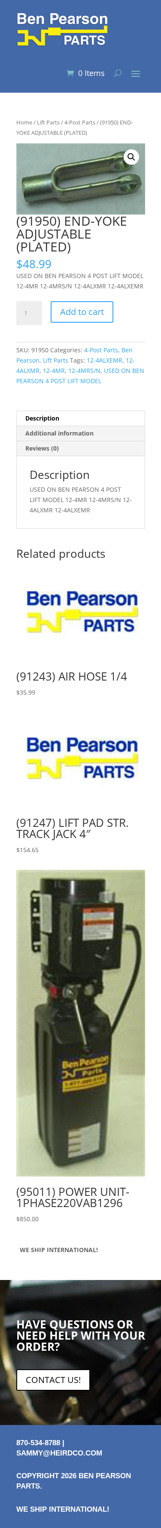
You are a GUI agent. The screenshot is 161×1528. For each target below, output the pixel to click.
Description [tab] (42, 418)
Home (24, 122)
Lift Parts (48, 122)
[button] (131, 157)
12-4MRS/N (84, 370)
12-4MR (54, 370)
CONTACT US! (53, 1380)
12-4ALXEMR (104, 360)
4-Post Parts (79, 122)
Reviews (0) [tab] (42, 448)
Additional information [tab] (59, 433)
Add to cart (82, 312)
